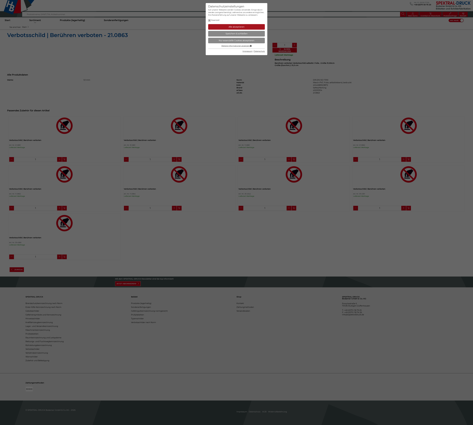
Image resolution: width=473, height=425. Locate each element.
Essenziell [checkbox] (215, 20)
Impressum (247, 51)
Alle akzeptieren (237, 27)
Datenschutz (259, 51)
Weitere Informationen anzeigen (235, 46)
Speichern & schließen (237, 33)
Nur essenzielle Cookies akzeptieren (236, 40)
